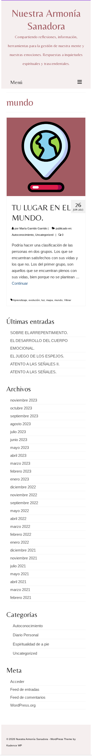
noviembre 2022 (23, 495)
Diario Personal (25, 635)
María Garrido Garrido (33, 228)
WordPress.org (23, 705)
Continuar (20, 283)
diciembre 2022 (23, 487)
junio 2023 (18, 439)
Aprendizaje (20, 300)
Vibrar (67, 300)
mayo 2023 (19, 447)
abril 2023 (18, 455)
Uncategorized (44, 234)
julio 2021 (18, 566)
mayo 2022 (19, 510)
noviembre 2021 (23, 558)
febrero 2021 (20, 597)
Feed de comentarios (27, 697)
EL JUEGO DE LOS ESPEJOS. (37, 356)
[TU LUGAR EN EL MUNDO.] (46, 156)
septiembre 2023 (24, 416)
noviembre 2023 (23, 400)
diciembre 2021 (23, 550)
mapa (49, 300)
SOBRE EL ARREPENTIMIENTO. (39, 333)
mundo (58, 300)
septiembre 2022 (24, 503)
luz (43, 300)
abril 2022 (18, 518)
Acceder (17, 681)
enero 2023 (19, 479)
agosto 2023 (20, 424)
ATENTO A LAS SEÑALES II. (35, 364)
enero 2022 (19, 542)
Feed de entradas (24, 689)
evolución (34, 300)
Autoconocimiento (23, 234)
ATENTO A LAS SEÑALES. (33, 372)
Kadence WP (14, 745)
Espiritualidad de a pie (31, 644)
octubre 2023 (21, 408)
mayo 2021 (19, 574)
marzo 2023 (20, 463)
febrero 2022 (20, 534)
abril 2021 (18, 582)
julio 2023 (18, 432)
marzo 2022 (20, 526)
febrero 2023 (20, 471)
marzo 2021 (20, 589)
